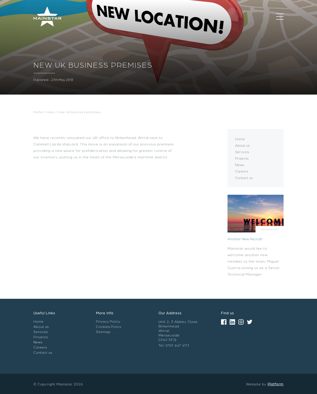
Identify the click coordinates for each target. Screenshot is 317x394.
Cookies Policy (108, 326)
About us (242, 145)
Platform (276, 384)
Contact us (244, 177)
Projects (242, 158)
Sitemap (103, 332)
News (50, 112)
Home (38, 112)
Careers (241, 171)
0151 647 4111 (177, 345)
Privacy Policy (108, 321)
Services (242, 152)
